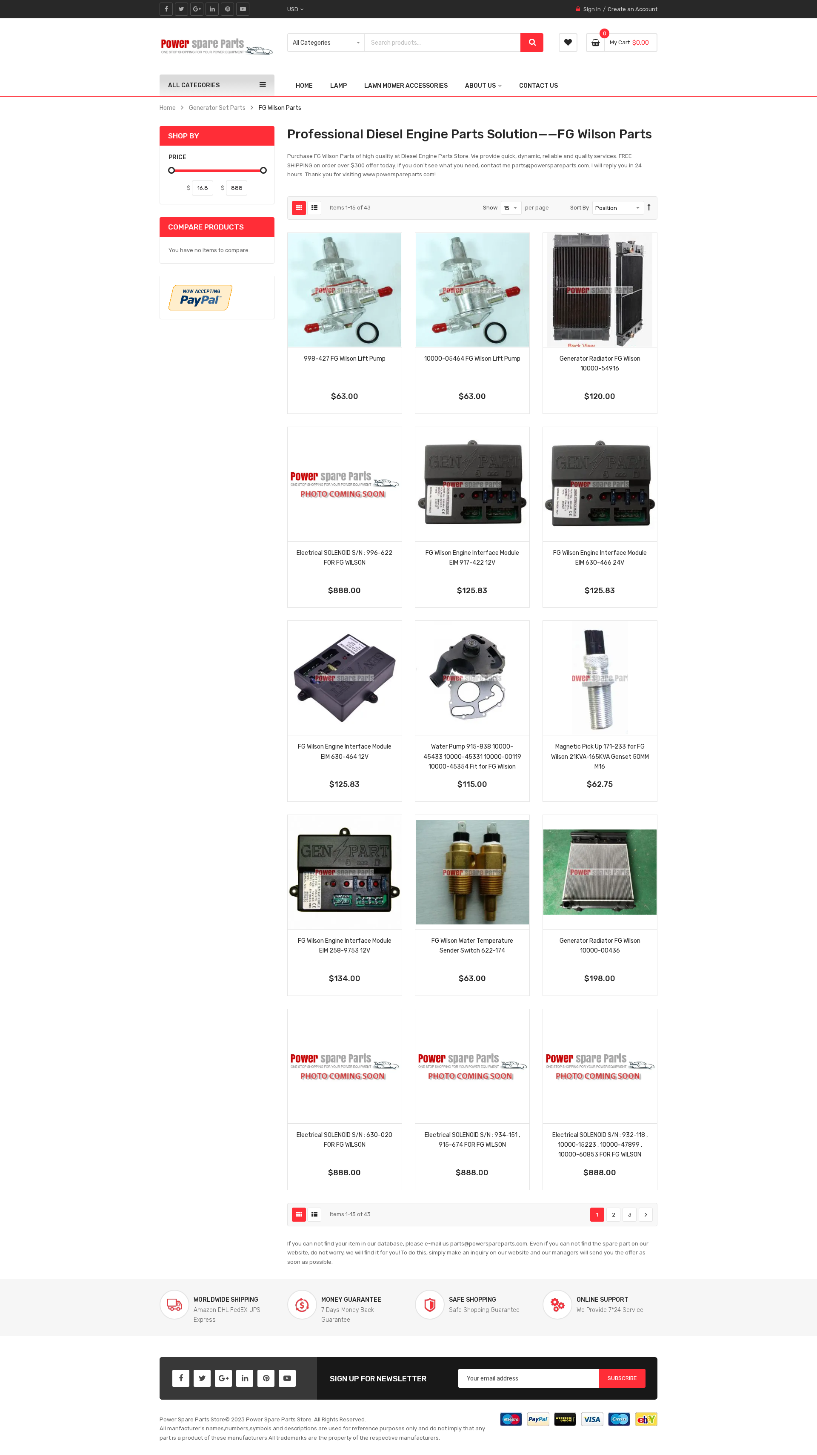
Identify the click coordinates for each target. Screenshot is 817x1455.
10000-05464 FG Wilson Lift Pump (472, 358)
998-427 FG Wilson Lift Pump (345, 358)
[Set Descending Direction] (649, 207)
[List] (314, 208)
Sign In (592, 9)
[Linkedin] (212, 9)
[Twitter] (181, 9)
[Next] (645, 1215)
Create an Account (632, 9)
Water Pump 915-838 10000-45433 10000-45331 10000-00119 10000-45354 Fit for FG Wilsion (472, 756)
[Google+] (196, 9)
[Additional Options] (200, 297)
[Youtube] (242, 9)
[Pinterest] (227, 9)
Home (168, 107)
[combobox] (442, 42)
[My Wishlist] (568, 42)
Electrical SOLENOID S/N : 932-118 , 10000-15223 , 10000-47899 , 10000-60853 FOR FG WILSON (600, 1144)
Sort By (579, 207)
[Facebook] (166, 9)
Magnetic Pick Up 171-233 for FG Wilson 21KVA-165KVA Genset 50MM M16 (600, 756)
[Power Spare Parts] (217, 46)
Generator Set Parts (217, 107)
